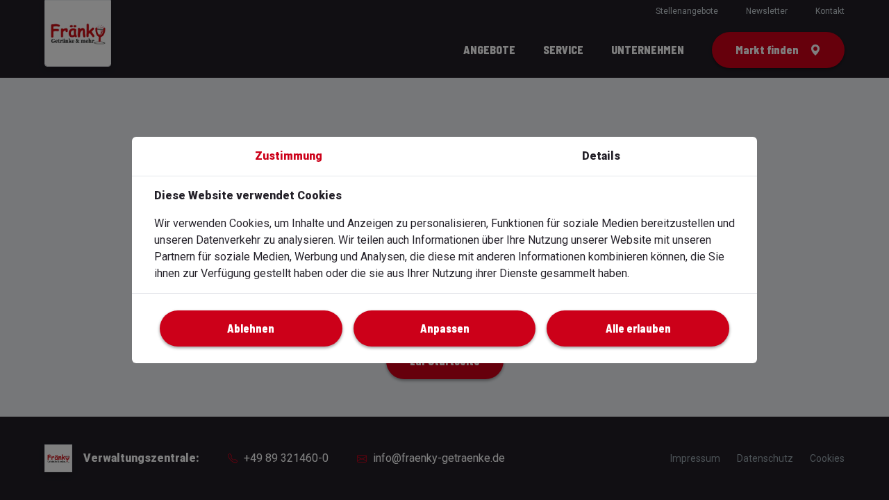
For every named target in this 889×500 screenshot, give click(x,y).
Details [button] (601, 155)
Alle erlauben (638, 328)
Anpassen (445, 328)
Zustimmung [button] (288, 155)
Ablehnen (250, 328)
